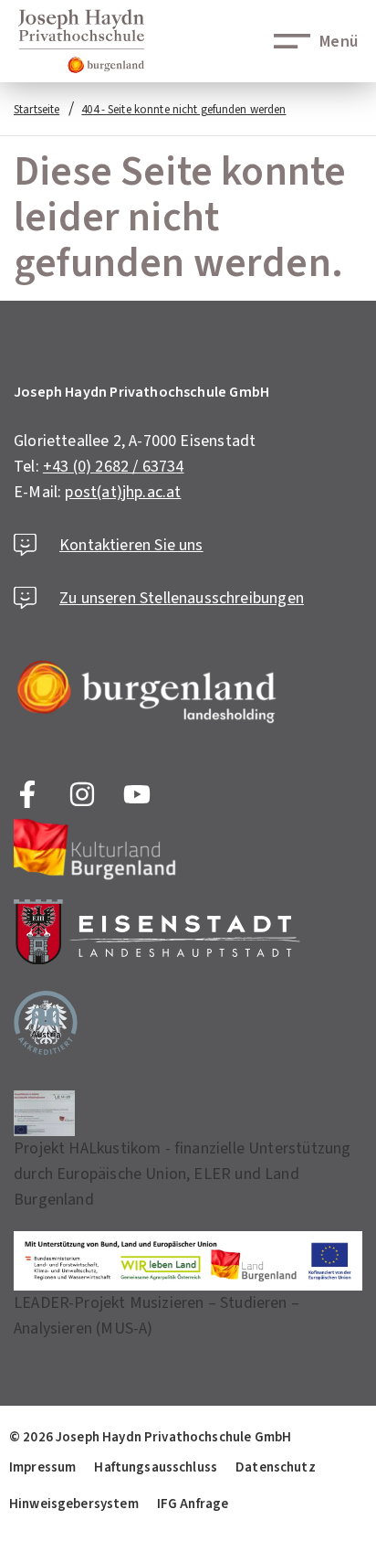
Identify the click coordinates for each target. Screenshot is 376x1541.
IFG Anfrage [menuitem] (193, 1504)
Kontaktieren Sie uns (131, 545)
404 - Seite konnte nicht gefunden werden (183, 109)
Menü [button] (338, 41)
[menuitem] (150, 1437)
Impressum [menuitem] (42, 1467)
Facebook (27, 794)
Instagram (82, 794)
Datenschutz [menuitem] (275, 1467)
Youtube (137, 794)
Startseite (36, 109)
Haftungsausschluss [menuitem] (155, 1467)
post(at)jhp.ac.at (123, 492)
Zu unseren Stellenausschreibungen (181, 598)
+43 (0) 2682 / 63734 (113, 466)
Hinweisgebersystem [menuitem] (74, 1504)
